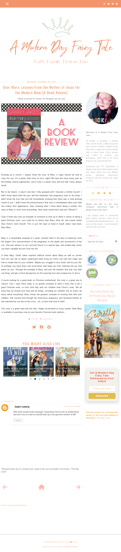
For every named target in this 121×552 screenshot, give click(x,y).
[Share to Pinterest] (49, 327)
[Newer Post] (5, 487)
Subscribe (102, 395)
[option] (15, 361)
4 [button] (43, 378)
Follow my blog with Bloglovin (13, 505)
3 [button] (39, 378)
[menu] (7, 3)
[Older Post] (78, 487)
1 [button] (30, 378)
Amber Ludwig (22, 406)
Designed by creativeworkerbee (60, 547)
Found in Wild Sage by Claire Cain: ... (15, 369)
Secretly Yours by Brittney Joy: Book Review (102, 295)
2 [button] (34, 378)
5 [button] (48, 378)
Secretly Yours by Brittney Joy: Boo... (67, 369)
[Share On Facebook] (41, 327)
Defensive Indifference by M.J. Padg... (42, 369)
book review (47, 319)
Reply (18, 420)
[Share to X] (34, 327)
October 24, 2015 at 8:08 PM (72, 406)
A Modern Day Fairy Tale (57, 542)
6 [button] (52, 378)
